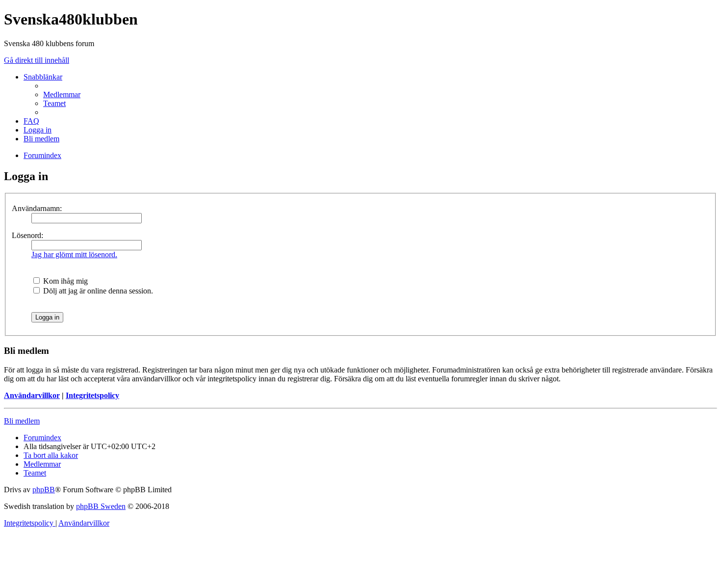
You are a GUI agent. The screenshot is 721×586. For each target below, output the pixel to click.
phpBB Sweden (101, 506)
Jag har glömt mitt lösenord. (74, 254)
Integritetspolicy (92, 395)
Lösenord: (27, 235)
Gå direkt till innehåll (36, 60)
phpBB (43, 489)
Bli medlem (22, 421)
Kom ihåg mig (64, 281)
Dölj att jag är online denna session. (97, 291)
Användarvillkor (32, 395)
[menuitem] (61, 94)
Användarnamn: (37, 208)
